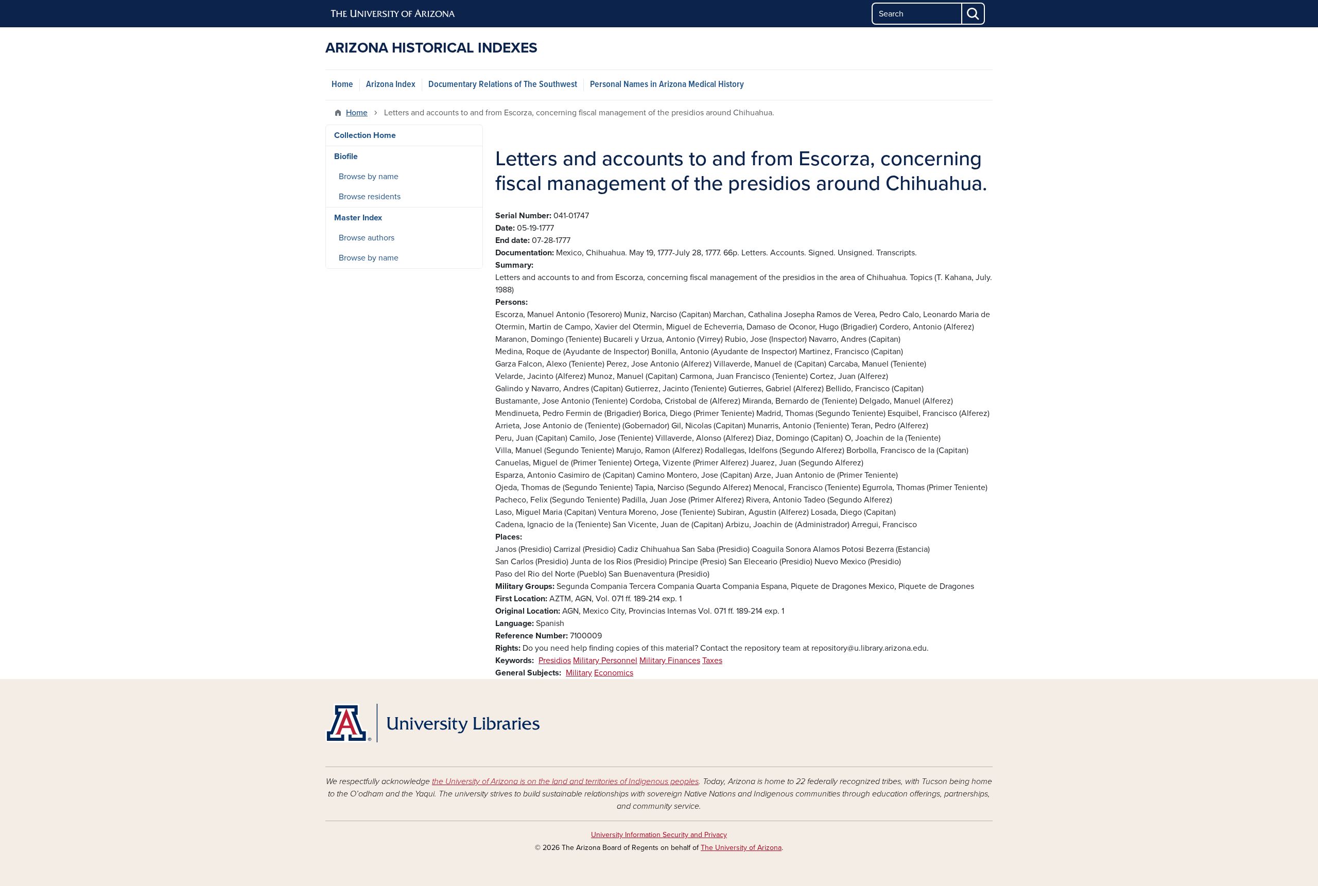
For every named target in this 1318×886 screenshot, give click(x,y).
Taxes (712, 660)
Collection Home (365, 135)
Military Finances (669, 660)
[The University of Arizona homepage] (393, 14)
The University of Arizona (741, 847)
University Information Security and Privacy (659, 834)
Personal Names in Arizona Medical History (667, 85)
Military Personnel (605, 660)
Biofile (346, 156)
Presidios (555, 660)
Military (579, 673)
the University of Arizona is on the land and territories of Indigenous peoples (565, 781)
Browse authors (366, 238)
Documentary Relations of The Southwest (502, 85)
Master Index (358, 218)
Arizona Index (390, 85)
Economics (613, 673)
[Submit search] (973, 14)
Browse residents (370, 197)
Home (342, 85)
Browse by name (368, 176)
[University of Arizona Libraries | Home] (432, 723)
